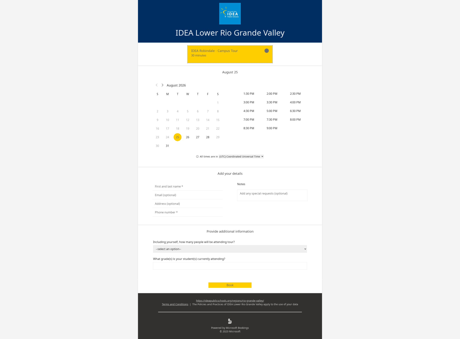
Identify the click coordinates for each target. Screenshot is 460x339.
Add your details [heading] (230, 173)
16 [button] (157, 128)
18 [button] (177, 128)
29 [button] (217, 137)
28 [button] (207, 137)
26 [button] (187, 137)
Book (230, 285)
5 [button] (187, 111)
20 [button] (197, 128)
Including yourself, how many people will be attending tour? (194, 242)
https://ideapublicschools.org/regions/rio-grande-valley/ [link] (230, 300)
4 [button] (177, 111)
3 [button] (167, 111)
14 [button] (207, 120)
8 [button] (218, 111)
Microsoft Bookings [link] (237, 327)
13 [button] (197, 120)
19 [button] (187, 128)
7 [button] (208, 111)
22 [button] (217, 128)
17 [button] (167, 128)
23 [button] (157, 137)
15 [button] (217, 120)
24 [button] (167, 137)
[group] (272, 110)
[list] (230, 54)
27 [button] (197, 137)
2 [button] (157, 111)
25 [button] (177, 137)
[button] (157, 85)
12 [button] (187, 120)
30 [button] (157, 146)
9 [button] (157, 120)
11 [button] (177, 120)
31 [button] (167, 146)
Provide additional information (230, 231)
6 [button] (198, 111)
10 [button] (167, 120)
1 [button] (218, 103)
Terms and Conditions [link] (175, 304)
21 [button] (207, 128)
